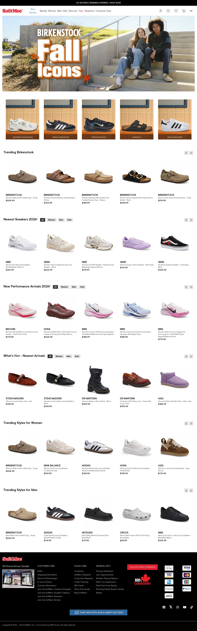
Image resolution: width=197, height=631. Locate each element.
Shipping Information (47, 574)
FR (191, 11)
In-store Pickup (44, 582)
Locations (79, 571)
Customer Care (103, 10)
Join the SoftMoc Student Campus (53, 592)
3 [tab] (101, 88)
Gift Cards (79, 585)
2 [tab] (98, 88)
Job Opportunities (104, 574)
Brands (43, 10)
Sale (81, 10)
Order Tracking (81, 582)
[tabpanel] (98, 53)
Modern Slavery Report (107, 578)
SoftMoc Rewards (82, 574)
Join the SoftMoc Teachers (49, 596)
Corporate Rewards (83, 578)
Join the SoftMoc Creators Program (54, 589)
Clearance (89, 10)
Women (52, 10)
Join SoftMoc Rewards (142, 567)
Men (59, 10)
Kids (65, 10)
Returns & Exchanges (47, 578)
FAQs (39, 571)
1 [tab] (95, 88)
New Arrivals (32, 11)
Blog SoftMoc (80, 592)
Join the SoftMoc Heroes (49, 600)
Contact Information (46, 585)
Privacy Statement (104, 571)
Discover (72, 10)
